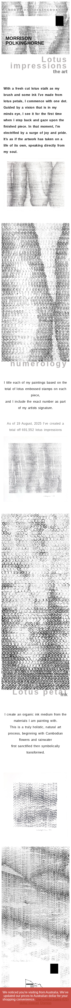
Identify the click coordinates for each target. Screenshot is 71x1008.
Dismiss (45, 1003)
